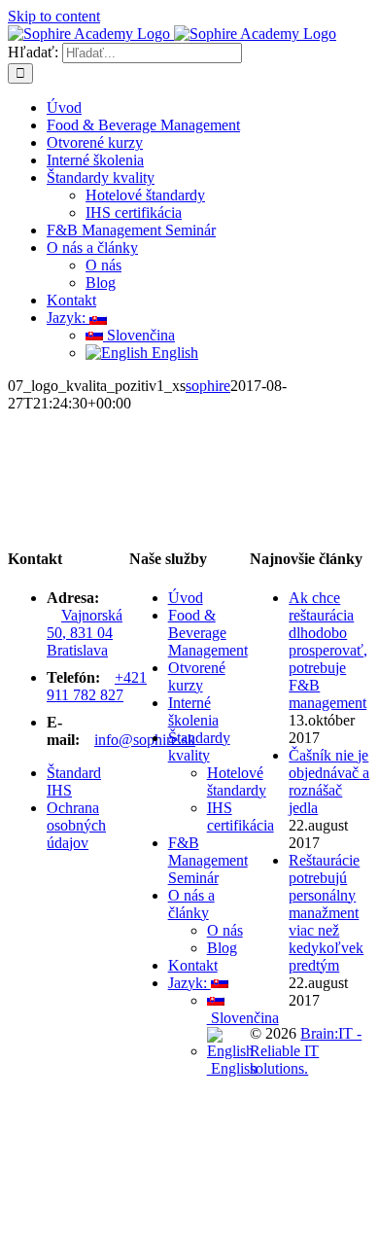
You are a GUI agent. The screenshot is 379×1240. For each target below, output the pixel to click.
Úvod (185, 597)
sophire (208, 385)
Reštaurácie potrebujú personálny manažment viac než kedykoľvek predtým (326, 913)
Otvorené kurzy (196, 676)
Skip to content (54, 16)
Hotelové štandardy (236, 781)
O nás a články (191, 904)
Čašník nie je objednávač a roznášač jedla (329, 781)
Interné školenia (193, 711)
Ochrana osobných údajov (76, 825)
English (232, 1068)
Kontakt (193, 965)
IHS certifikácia (240, 816)
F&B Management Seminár (208, 860)
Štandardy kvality (199, 746)
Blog (222, 947)
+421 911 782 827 (97, 686)
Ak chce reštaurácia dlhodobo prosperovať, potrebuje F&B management (328, 650)
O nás (225, 930)
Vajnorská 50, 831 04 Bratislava (84, 632)
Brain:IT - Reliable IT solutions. (306, 1051)
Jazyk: (189, 982)
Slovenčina (243, 1018)
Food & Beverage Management (208, 632)
